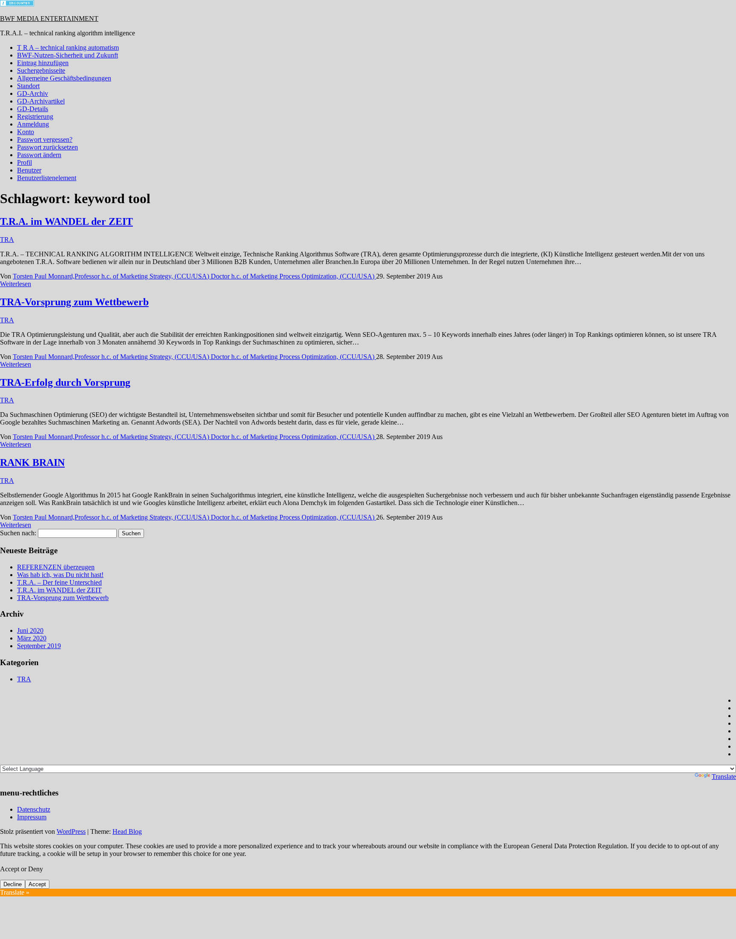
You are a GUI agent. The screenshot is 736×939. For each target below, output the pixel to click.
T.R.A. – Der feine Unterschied (59, 582)
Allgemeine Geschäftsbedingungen (64, 78)
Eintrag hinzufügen (43, 62)
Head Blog (127, 831)
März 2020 (31, 638)
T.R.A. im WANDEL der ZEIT (66, 221)
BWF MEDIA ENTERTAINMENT (49, 18)
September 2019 (39, 645)
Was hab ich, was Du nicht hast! (60, 574)
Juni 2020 (30, 630)
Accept (37, 884)
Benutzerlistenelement (46, 177)
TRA (7, 239)
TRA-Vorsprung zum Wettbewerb (74, 301)
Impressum (31, 817)
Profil (24, 162)
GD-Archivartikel (41, 101)
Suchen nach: (18, 533)
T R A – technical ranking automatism (68, 47)
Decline (12, 884)
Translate (724, 776)
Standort (28, 85)
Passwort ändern (39, 154)
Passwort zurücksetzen (47, 147)
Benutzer (29, 170)
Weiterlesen (15, 283)
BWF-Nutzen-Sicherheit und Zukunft (67, 55)
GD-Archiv (32, 93)
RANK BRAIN (32, 462)
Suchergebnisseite (41, 70)
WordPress (71, 831)
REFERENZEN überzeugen (56, 567)
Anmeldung (33, 124)
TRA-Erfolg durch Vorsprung (65, 382)
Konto (25, 131)
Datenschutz (33, 809)
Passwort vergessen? (44, 139)
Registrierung (35, 116)
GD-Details (32, 108)
